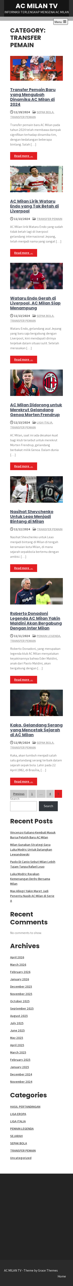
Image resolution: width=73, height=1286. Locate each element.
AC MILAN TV (37, 5)
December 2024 (21, 1074)
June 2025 (17, 1030)
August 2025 (19, 1016)
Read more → (23, 156)
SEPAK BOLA (45, 112)
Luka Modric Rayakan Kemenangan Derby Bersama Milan (30, 879)
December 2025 (21, 986)
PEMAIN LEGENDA (48, 636)
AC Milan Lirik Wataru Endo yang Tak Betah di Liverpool (34, 206)
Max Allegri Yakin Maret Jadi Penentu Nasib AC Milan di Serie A (32, 896)
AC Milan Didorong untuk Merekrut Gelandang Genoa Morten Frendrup (36, 409)
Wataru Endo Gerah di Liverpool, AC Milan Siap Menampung (35, 303)
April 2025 (17, 1045)
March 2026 (18, 964)
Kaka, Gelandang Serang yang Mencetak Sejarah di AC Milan (36, 730)
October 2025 (20, 1001)
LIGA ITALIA (44, 422)
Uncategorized (20, 1158)
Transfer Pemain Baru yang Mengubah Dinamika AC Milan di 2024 (33, 97)
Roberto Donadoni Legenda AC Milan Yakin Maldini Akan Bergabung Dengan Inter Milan (36, 621)
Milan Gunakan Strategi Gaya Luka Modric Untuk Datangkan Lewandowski (31, 849)
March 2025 (18, 1052)
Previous (19, 794)
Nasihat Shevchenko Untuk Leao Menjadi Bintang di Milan (31, 516)
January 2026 (19, 979)
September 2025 (22, 1008)
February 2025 (20, 1060)
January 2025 (19, 1067)
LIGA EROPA (18, 1114)
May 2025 (16, 1038)
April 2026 (17, 957)
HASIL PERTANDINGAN (25, 1106)
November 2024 (21, 1081)
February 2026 (20, 972)
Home (62, 1276)
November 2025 (21, 994)
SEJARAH (16, 1136)
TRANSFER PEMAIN (23, 117)
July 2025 (17, 1023)
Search (14, 799)
